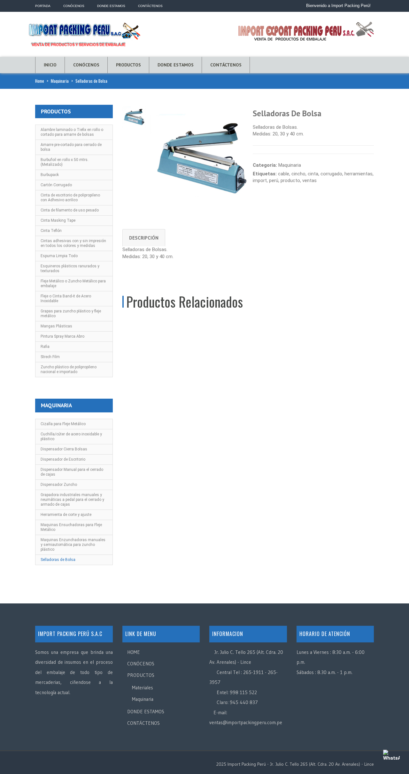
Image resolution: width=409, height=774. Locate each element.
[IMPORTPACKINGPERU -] (85, 33)
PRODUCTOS (128, 65)
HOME (133, 652)
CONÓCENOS (86, 65)
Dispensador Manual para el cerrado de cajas (72, 472)
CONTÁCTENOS (226, 65)
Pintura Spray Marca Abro (62, 336)
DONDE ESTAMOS (176, 65)
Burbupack (50, 174)
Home (39, 81)
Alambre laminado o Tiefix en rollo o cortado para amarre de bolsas (72, 132)
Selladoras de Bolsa (58, 559)
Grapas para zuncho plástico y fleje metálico (71, 313)
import (260, 180)
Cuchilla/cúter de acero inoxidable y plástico (71, 436)
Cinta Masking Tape (58, 220)
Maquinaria (60, 81)
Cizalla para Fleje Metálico (63, 424)
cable (283, 174)
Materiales (142, 688)
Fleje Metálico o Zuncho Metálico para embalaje (73, 283)
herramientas (358, 174)
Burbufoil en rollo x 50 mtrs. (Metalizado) (65, 162)
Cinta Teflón (51, 230)
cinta (313, 174)
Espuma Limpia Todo (59, 256)
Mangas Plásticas (56, 326)
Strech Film (50, 357)
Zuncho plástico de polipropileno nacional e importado (68, 369)
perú (273, 180)
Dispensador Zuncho (59, 484)
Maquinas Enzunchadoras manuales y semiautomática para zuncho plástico (73, 545)
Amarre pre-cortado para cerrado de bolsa (71, 147)
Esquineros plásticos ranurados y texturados (70, 268)
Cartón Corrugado (56, 185)
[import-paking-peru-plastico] (201, 155)
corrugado (331, 174)
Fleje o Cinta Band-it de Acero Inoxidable (66, 298)
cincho (298, 174)
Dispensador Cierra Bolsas (64, 449)
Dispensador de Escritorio (63, 459)
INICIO (50, 65)
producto (290, 180)
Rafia (45, 346)
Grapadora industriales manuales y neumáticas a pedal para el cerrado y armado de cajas (72, 500)
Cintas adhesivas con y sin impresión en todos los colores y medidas (73, 243)
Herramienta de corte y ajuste (66, 514)
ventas (309, 180)
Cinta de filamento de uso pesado (70, 210)
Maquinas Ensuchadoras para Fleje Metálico (71, 527)
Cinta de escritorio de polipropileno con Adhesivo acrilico (70, 197)
